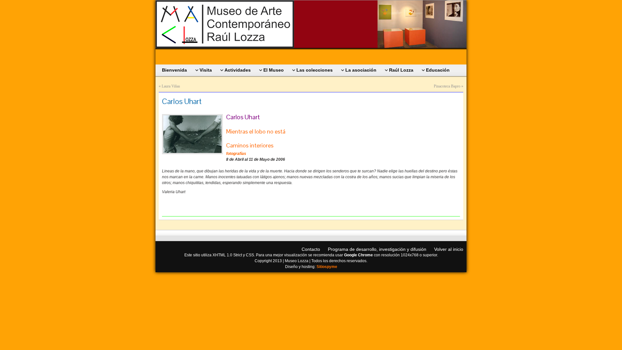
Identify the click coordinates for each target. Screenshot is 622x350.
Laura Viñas (171, 86)
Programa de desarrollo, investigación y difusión (377, 249)
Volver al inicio (448, 249)
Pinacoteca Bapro (447, 86)
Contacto (311, 249)
